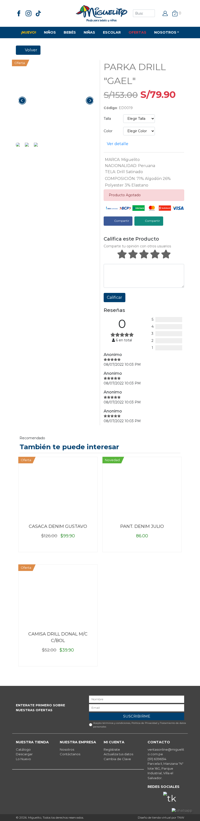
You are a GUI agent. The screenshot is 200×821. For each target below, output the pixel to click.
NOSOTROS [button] (165, 32)
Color (108, 131)
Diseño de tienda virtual (154, 817)
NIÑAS (89, 32)
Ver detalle (117, 143)
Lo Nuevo (23, 759)
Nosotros (67, 749)
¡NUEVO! (28, 32)
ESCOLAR (112, 32)
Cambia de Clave (117, 759)
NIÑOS (50, 32)
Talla (107, 118)
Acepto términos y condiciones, (139, 724)
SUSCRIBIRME (136, 716)
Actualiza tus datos (118, 754)
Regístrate (112, 749)
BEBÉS (70, 32)
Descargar (24, 754)
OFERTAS (137, 32)
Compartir (121, 221)
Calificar (114, 297)
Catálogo (23, 749)
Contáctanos (70, 754)
